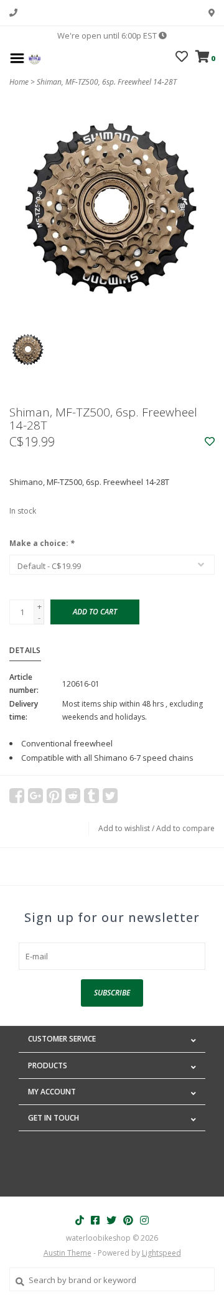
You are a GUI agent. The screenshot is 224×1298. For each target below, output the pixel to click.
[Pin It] (54, 795)
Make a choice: (42, 543)
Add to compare (185, 828)
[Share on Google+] (35, 795)
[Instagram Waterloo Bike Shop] (144, 1220)
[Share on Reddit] (72, 795)
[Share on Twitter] (110, 795)
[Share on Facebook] (16, 795)
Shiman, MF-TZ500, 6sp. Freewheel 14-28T (107, 82)
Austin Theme (67, 1253)
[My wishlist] (181, 57)
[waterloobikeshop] (34, 57)
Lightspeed (161, 1253)
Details (25, 650)
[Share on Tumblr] (91, 795)
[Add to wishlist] (210, 442)
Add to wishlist (124, 828)
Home (19, 82)
